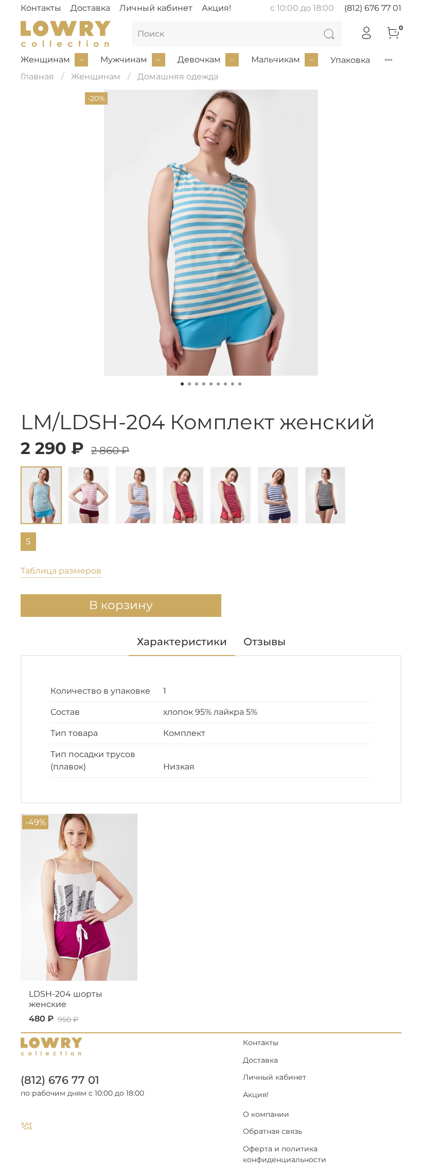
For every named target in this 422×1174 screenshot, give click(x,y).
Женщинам (45, 59)
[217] (277, 495)
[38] (41, 495)
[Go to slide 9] (239, 383)
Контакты (41, 8)
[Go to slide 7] (225, 383)
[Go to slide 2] (189, 383)
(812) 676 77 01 (372, 8)
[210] (230, 495)
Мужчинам (123, 59)
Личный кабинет (155, 8)
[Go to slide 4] (203, 383)
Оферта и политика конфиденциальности (284, 1154)
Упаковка (350, 60)
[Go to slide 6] (218, 383)
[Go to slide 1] (182, 383)
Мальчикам (275, 59)
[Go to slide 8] (232, 383)
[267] (325, 495)
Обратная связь (272, 1131)
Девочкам (199, 59)
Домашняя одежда (177, 76)
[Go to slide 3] (196, 383)
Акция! (216, 8)
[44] (88, 495)
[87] (183, 495)
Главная (37, 76)
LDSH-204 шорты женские (65, 998)
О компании (266, 1114)
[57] (135, 495)
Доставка (90, 8)
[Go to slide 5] (211, 383)
